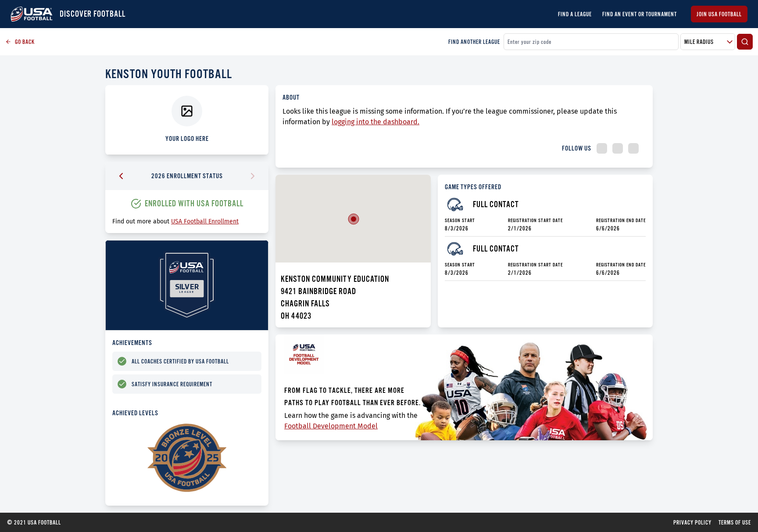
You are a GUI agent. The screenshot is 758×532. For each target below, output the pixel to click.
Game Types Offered (473, 187)
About (291, 97)
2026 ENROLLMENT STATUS (187, 176)
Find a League (575, 14)
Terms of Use (735, 522)
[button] (353, 219)
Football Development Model (331, 426)
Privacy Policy (692, 522)
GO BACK (25, 42)
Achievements (132, 342)
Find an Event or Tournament (639, 14)
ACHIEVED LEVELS (135, 413)
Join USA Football (719, 14)
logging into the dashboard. (375, 122)
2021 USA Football (34, 522)
